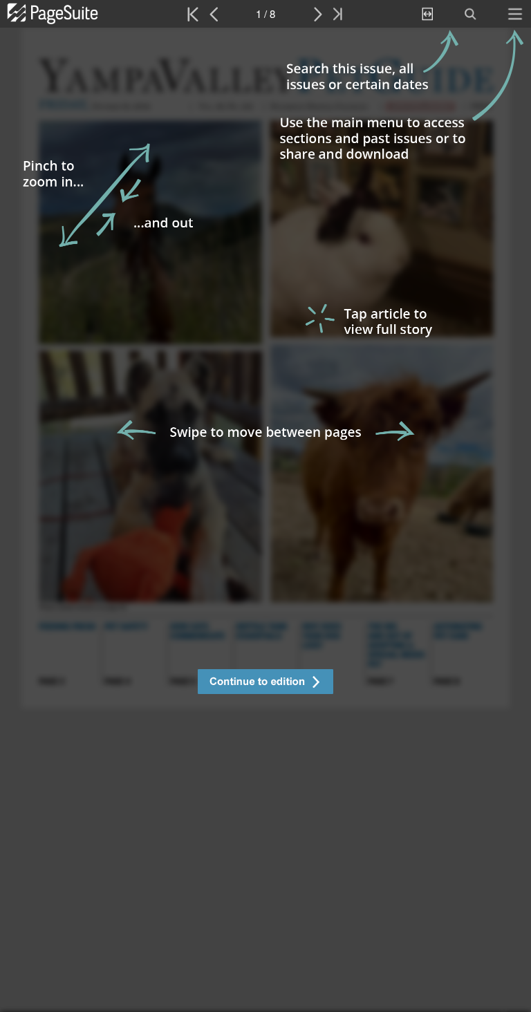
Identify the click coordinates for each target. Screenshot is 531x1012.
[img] (265, 520)
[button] (265, 683)
